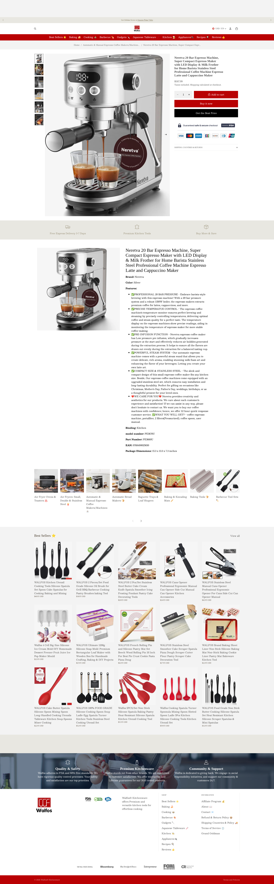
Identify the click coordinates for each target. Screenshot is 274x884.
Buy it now (206, 103)
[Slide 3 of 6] (39, 82)
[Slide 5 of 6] (39, 107)
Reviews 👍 (168, 849)
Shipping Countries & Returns (188, 147)
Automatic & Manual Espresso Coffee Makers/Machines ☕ (111, 44)
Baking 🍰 (167, 806)
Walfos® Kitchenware (50, 879)
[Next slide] (271, 20)
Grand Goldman (210, 833)
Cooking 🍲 (168, 812)
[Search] (35, 29)
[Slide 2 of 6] (39, 69)
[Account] (230, 29)
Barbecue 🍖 (169, 817)
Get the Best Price (206, 113)
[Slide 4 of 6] (39, 94)
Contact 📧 (207, 812)
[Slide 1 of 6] (39, 58)
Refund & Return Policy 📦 (216, 817)
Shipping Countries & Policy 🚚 (219, 823)
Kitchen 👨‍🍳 (168, 833)
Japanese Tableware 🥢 (175, 828)
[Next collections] (141, 521)
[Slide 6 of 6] (39, 119)
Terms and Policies (231, 879)
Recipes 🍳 (168, 844)
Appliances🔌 (169, 839)
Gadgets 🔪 (168, 823)
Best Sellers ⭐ (170, 801)
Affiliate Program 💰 (213, 801)
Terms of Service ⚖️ (212, 828)
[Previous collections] (133, 521)
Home (77, 44)
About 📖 (206, 806)
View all (235, 536)
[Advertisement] (137, 8)
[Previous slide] (3, 20)
